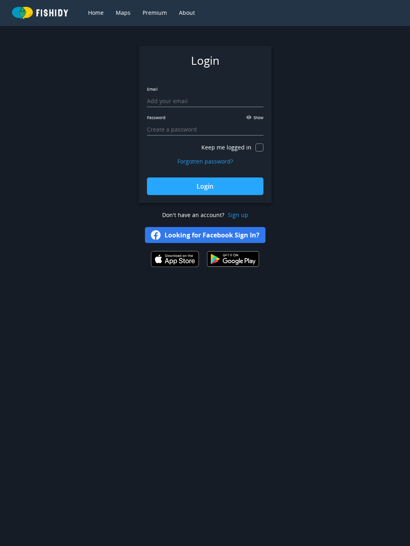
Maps (123, 12)
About (187, 12)
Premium (155, 12)
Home (96, 12)
